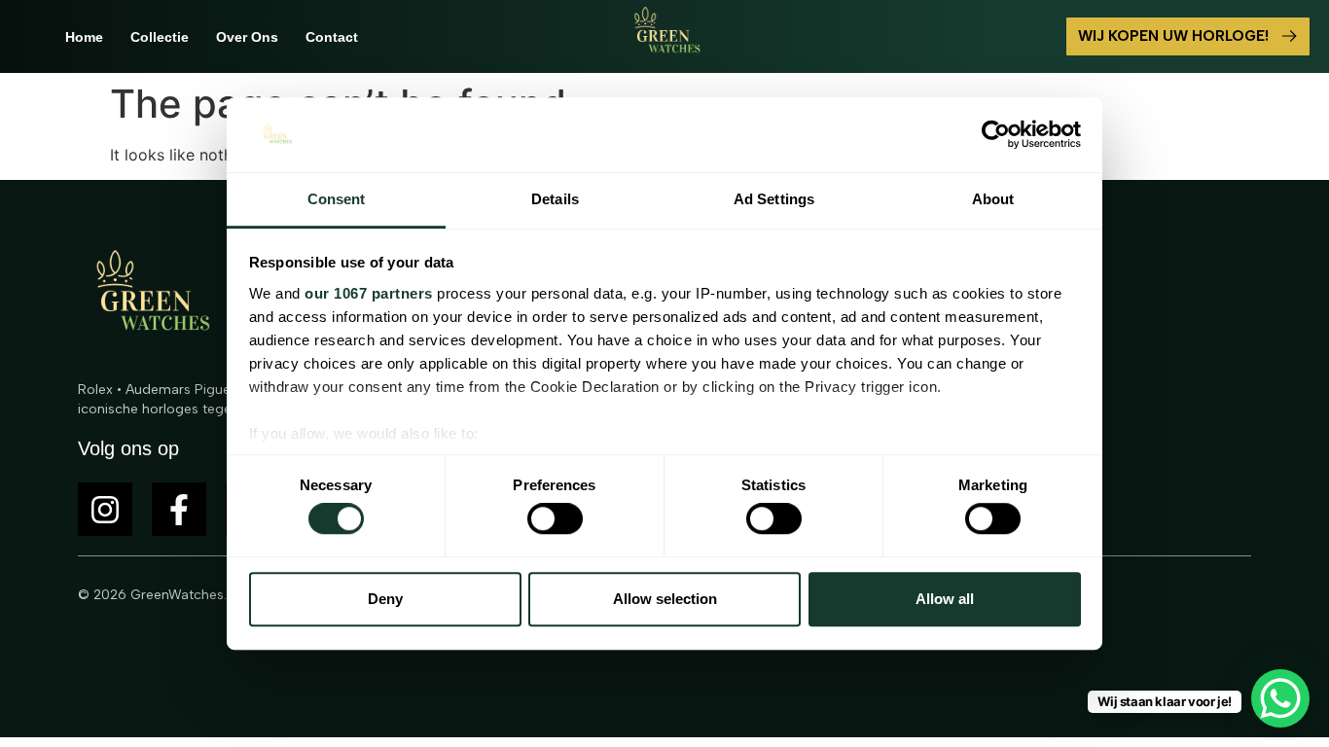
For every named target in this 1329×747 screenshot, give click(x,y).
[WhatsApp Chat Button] (1280, 698)
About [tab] (993, 199)
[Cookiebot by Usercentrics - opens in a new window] (996, 135)
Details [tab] (555, 199)
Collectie (159, 37)
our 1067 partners (369, 293)
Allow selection (665, 598)
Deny (385, 598)
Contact (331, 37)
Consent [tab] (336, 199)
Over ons (247, 37)
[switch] (555, 518)
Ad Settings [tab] (774, 199)
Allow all (945, 598)
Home (84, 37)
